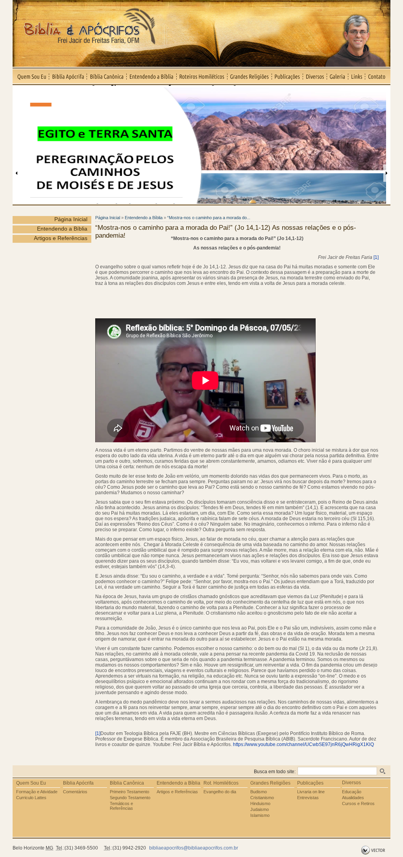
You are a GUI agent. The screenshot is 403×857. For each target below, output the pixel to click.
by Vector (374, 850)
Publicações (287, 76)
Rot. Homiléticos (220, 783)
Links (356, 76)
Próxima (386, 173)
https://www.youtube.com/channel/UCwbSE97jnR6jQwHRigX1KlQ (303, 744)
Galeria (337, 76)
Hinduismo (260, 803)
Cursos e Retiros (358, 803)
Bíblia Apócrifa (78, 783)
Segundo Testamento (130, 797)
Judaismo (259, 809)
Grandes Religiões (249, 76)
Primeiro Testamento (129, 791)
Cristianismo (262, 797)
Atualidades (353, 797)
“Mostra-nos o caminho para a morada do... (208, 217)
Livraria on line (311, 791)
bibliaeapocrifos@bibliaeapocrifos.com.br (193, 848)
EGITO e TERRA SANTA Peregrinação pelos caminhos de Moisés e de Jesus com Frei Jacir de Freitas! (157, 89)
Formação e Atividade (36, 791)
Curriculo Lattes (31, 797)
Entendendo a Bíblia (152, 76)
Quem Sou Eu (31, 76)
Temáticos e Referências (121, 806)
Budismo (258, 791)
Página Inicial (70, 219)
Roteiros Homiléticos (202, 76)
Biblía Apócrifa (68, 76)
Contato (377, 76)
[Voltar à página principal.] (201, 64)
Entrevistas (308, 797)
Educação (351, 791)
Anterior (16, 173)
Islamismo (260, 815)
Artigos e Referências (60, 238)
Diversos (315, 76)
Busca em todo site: (275, 771)
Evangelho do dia (219, 791)
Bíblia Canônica (107, 76)
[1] (376, 257)
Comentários (75, 791)
